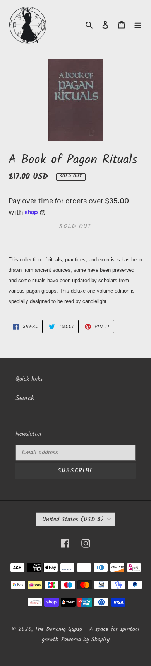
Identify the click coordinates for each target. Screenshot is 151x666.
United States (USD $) (73, 519)
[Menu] (138, 25)
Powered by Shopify (85, 639)
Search (25, 398)
